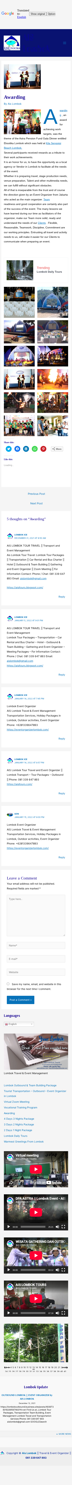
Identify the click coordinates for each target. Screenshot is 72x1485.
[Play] (9, 1227)
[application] (36, 1212)
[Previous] (7, 1369)
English (12, 1024)
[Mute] (57, 1227)
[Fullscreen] (63, 1227)
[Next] (65, 1369)
